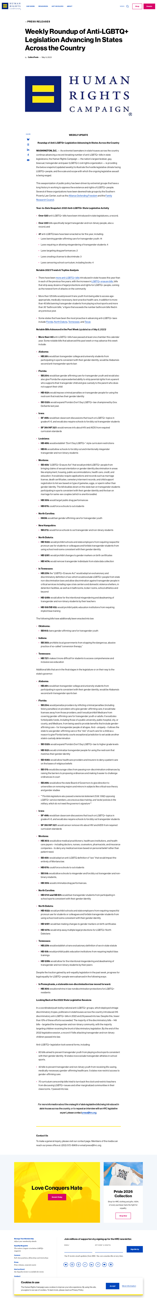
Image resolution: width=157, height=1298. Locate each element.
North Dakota (60, 321)
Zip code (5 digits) (107, 1245)
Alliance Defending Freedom (83, 195)
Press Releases (38, 21)
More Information (129, 1286)
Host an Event (19, 1269)
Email (71, 1245)
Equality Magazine (21, 1246)
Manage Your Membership (24, 1239)
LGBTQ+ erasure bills (102, 281)
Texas (88, 321)
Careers (17, 1255)
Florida (49, 321)
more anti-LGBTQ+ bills (67, 277)
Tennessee (74, 321)
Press (16, 1262)
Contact (17, 1276)
